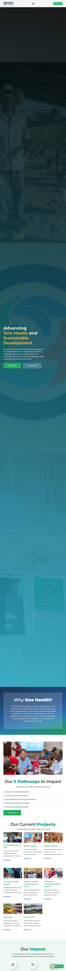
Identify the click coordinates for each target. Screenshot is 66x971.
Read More (7, 860)
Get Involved (32, 366)
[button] (33, 3)
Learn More (12, 365)
